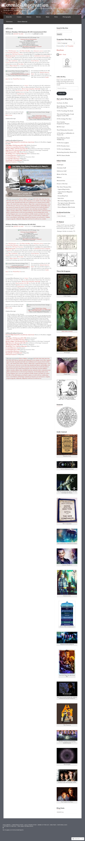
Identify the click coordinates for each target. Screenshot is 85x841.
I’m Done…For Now (62, 103)
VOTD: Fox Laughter (63, 142)
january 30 (17, 207)
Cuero (26, 85)
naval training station (39, 212)
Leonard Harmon (11, 155)
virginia (48, 217)
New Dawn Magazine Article (66, 200)
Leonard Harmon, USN (13, 157)
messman (40, 209)
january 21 (11, 207)
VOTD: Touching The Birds (65, 111)
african (16, 200)
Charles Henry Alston (40, 115)
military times (18, 210)
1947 (7, 200)
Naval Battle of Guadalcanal (14, 160)
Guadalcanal (20, 94)
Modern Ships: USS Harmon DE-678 (16, 148)
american (21, 200)
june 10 (23, 207)
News (56, 17)
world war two (37, 219)
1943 (43, 199)
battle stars (25, 202)
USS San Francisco (17, 54)
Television (9, 21)
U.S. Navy (22, 51)
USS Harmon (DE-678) (12, 152)
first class (27, 205)
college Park (31, 204)
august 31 (8, 202)
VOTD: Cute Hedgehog (63, 149)
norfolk (31, 214)
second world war (36, 215)
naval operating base (28, 212)
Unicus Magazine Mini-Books (66, 207)
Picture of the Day (62, 183)
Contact (19, 17)
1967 (13, 200)
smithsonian (45, 215)
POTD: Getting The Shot (64, 119)
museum (30, 210)
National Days (61, 180)
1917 (35, 199)
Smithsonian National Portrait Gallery (20, 74)
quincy (30, 215)
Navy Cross (9, 115)
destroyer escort (38, 51)
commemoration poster (41, 204)
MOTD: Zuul (60, 127)
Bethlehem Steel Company (42, 56)
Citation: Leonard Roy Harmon (15, 147)
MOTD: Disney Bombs (63, 155)
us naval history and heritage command (19, 217)
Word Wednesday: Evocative (65, 130)
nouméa (36, 214)
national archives (37, 210)
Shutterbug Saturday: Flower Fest (66, 152)
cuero (48, 204)
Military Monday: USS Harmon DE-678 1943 (21, 224)
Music (47, 17)
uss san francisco (40, 217)
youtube (44, 219)
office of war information (14, 215)
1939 (37, 199)
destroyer (12, 205)
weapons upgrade (11, 219)
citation (25, 204)
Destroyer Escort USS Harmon (29, 39)
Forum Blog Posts (63, 196)
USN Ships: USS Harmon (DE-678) (16, 145)
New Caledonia (13, 61)
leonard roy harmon (30, 207)
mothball (25, 210)
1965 (10, 200)
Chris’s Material (22, 21)
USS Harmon (12, 51)
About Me (9, 17)
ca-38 (10, 204)
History (29, 17)
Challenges (60, 164)
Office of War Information (34, 118)
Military (25, 199)
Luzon (7, 62)
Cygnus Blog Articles (64, 189)
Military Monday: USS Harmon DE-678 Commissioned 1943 (26, 32)
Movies (38, 17)
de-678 (8, 205)
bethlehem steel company (35, 202)
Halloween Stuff (61, 171)
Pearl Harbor (35, 61)
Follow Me (61, 93)
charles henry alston (18, 204)
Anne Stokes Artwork (67, 331)
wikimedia (18, 219)
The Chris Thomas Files (64, 187)
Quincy (9, 57)
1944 (45, 199)
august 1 (49, 200)
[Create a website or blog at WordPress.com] (3, 827)
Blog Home (60, 50)
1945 (48, 199)
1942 (40, 199)
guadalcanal (33, 205)
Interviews (61, 198)
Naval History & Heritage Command (32, 46)
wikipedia (24, 219)
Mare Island (13, 65)
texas (7, 217)
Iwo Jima (20, 64)
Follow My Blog (61, 76)
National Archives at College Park (42, 117)
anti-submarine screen (29, 200)
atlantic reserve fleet (41, 200)
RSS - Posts (62, 54)
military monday (10, 210)
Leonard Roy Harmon (12, 52)
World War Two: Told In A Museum (16, 153)
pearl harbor (24, 215)
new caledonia (25, 214)
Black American (10, 56)
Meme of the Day (62, 174)
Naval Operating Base (28, 89)
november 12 (41, 214)
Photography (67, 17)
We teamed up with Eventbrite (13, 830)
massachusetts (25, 209)
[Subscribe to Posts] (58, 54)
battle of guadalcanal (16, 202)
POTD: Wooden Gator (63, 146)
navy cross (18, 214)
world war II (30, 219)
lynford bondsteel (43, 207)
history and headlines (42, 205)
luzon (37, 207)
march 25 (12, 209)
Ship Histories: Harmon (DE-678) (16, 150)
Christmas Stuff (61, 168)
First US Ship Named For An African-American (20, 142)
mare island (18, 209)
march (8, 209)
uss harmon (33, 217)
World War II (17, 79)
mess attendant (33, 209)
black (43, 202)
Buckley (28, 51)
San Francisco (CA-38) (22, 90)
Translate (70, 46)
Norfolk (37, 89)
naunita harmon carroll (16, 212)
